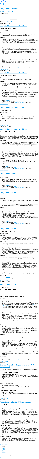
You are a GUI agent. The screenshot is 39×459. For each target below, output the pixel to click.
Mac (6, 65)
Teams (3, 449)
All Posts (3, 447)
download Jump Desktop (25, 292)
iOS (3, 451)
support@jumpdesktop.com (19, 67)
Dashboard (4, 448)
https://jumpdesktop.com (6, 11)
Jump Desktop (9, 9)
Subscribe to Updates (4, 13)
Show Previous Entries (4, 444)
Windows (8, 65)
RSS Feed (7, 21)
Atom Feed (11, 21)
